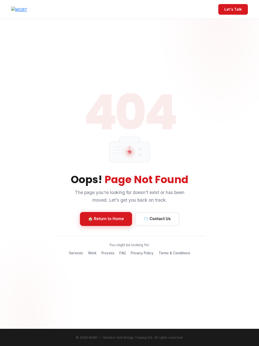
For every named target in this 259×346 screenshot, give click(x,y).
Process (107, 253)
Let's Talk (233, 9)
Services (76, 253)
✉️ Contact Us (157, 218)
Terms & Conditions (174, 253)
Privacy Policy (142, 253)
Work (92, 253)
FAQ (122, 253)
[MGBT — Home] (19, 9)
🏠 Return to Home (106, 218)
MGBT (93, 337)
